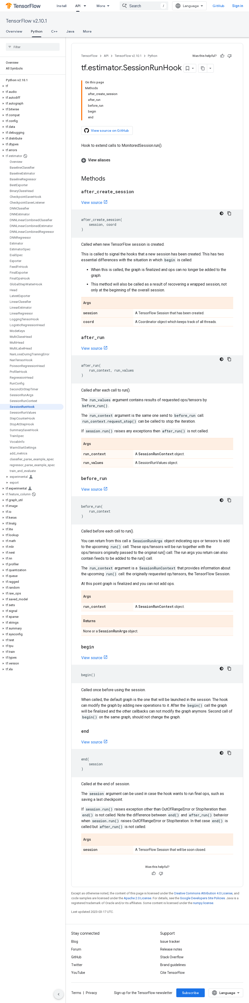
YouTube (78, 973)
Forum (76, 949)
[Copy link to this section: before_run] (111, 479)
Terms (76, 993)
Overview (14, 31)
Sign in (237, 6)
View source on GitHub (110, 130)
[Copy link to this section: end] (94, 731)
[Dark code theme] (221, 213)
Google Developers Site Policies (202, 898)
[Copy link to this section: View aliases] (115, 160)
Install (61, 6)
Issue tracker (170, 941)
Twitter (76, 965)
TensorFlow (89, 56)
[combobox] (144, 5)
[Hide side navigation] (58, 994)
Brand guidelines (173, 965)
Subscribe (190, 993)
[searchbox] (33, 47)
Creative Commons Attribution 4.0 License (203, 893)
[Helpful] (222, 56)
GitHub (218, 6)
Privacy (91, 993)
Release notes (171, 949)
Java (70, 31)
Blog (74, 941)
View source (91, 202)
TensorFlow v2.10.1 (26, 21)
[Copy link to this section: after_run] (109, 338)
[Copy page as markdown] (202, 68)
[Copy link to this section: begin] (99, 647)
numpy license (203, 903)
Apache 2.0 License (137, 898)
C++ (54, 31)
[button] (31, 86)
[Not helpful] (229, 56)
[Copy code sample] (229, 213)
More (101, 6)
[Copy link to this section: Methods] (110, 179)
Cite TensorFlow (172, 973)
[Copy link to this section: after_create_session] (138, 192)
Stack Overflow (172, 957)
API (77, 6)
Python (36, 31)
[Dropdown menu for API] (86, 6)
